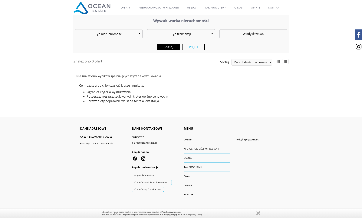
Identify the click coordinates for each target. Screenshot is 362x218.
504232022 (138, 137)
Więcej (193, 47)
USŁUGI (192, 7)
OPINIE (255, 7)
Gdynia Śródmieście (144, 175)
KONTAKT (274, 7)
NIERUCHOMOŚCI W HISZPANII (159, 7)
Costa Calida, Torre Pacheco (147, 189)
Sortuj (224, 62)
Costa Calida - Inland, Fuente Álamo (151, 182)
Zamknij (258, 213)
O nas (238, 7)
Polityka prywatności (247, 139)
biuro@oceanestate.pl (144, 142)
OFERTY (126, 7)
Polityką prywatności (170, 212)
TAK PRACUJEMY (215, 7)
